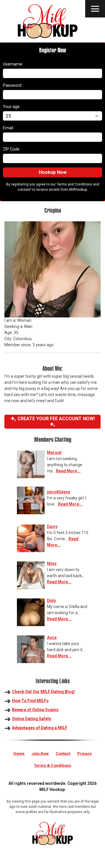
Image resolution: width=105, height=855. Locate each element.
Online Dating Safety (31, 718)
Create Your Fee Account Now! (55, 418)
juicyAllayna (58, 492)
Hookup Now (52, 172)
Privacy (84, 753)
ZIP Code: (11, 149)
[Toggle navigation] (95, 9)
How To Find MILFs (30, 700)
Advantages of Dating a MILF (39, 727)
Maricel (54, 452)
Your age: (11, 106)
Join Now (40, 753)
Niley (52, 563)
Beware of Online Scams (35, 709)
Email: (8, 128)
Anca (52, 637)
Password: (12, 85)
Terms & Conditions (52, 765)
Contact (63, 753)
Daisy (52, 526)
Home (18, 753)
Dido (51, 600)
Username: (13, 64)
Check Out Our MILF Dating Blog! (43, 691)
